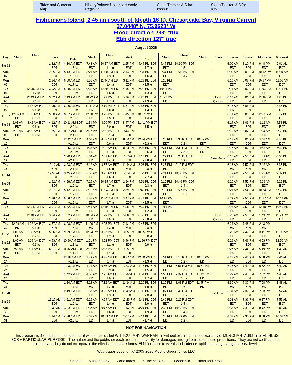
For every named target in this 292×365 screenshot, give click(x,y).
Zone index (126, 361)
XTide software (154, 361)
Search (75, 361)
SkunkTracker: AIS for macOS (174, 7)
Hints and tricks (209, 361)
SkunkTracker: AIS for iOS (228, 7)
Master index (99, 361)
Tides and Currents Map (55, 7)
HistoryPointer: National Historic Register (111, 7)
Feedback (182, 361)
